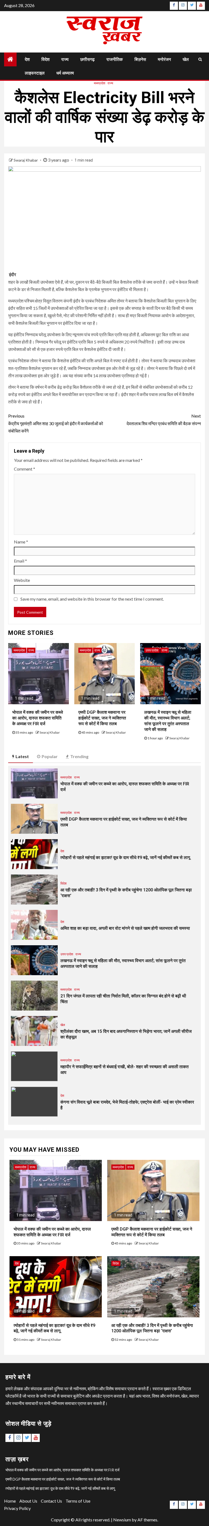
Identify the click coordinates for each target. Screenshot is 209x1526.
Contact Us (51, 1500)
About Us (28, 1500)
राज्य (65, 59)
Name (21, 541)
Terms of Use (78, 1500)
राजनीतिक (114, 59)
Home (10, 1500)
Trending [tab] (79, 756)
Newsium (122, 1519)
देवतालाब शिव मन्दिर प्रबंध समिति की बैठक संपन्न (164, 419)
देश (27, 59)
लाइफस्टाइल (35, 73)
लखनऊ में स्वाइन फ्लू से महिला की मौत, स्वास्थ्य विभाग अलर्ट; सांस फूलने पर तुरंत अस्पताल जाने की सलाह (167, 721)
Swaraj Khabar (26, 160)
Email (20, 560)
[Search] (200, 59)
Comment (24, 468)
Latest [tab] (22, 756)
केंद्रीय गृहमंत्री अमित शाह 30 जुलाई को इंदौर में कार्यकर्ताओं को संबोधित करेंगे (55, 423)
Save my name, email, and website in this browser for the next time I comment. (92, 598)
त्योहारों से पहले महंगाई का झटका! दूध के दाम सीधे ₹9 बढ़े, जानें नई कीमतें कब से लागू (125, 857)
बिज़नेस (140, 59)
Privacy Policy (17, 1508)
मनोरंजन (164, 59)
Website (22, 580)
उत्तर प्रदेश (152, 650)
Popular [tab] (50, 756)
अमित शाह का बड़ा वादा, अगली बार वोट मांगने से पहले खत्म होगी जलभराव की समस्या (125, 928)
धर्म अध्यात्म (65, 73)
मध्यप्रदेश (99, 83)
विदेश (45, 59)
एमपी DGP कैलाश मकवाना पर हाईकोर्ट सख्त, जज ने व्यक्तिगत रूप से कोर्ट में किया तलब (102, 718)
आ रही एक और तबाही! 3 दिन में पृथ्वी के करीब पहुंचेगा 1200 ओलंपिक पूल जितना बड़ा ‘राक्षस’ (152, 1328)
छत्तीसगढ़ (87, 59)
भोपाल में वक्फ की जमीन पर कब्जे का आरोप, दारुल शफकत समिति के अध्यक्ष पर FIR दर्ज (37, 718)
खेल (186, 59)
